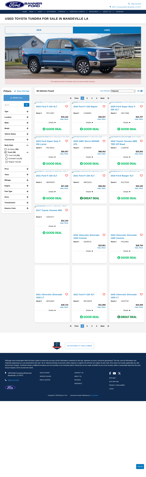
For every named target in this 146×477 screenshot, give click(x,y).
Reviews (77, 330)
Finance (62, 11)
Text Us (140, 466)
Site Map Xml (114, 332)
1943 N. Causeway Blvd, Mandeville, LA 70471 (126, 7)
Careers (120, 11)
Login (111, 339)
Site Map (112, 328)
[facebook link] (110, 324)
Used (40, 11)
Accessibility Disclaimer (79, 296)
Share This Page (23, 91)
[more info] (52, 103)
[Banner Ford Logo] (23, 8)
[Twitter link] (119, 324)
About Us (107, 11)
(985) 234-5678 (136, 4)
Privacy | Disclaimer (117, 335)
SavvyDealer (94, 345)
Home (24, 11)
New (31, 11)
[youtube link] (114, 324)
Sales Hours (44, 323)
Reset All (18, 98)
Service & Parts (77, 11)
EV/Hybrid (51, 11)
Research (94, 11)
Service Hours (45, 326)
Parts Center (45, 330)
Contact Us (78, 323)
